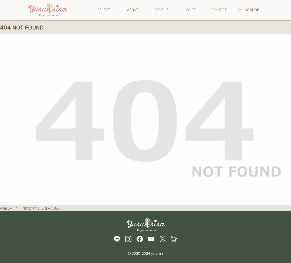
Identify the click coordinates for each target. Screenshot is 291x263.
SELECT (104, 9)
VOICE (191, 9)
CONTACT (219, 9)
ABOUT (132, 9)
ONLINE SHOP (248, 9)
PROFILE (161, 9)
